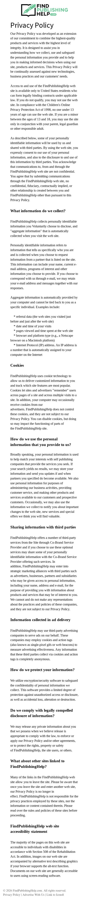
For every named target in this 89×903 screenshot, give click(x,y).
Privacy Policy (11, 895)
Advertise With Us (33, 895)
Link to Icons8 (55, 895)
